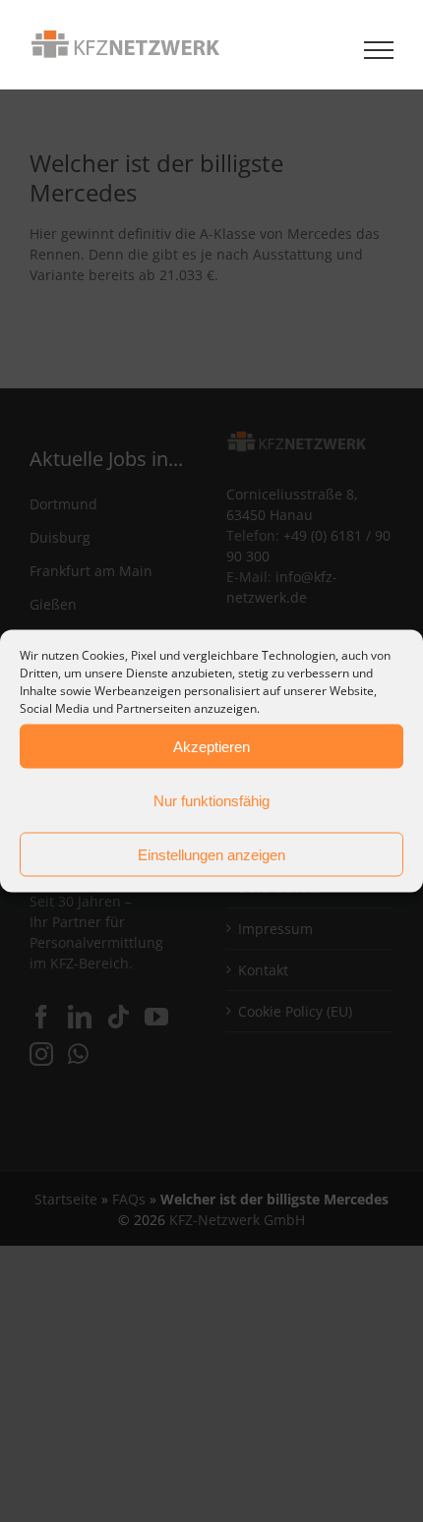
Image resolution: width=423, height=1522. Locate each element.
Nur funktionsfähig (211, 799)
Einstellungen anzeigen (211, 854)
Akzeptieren (211, 745)
